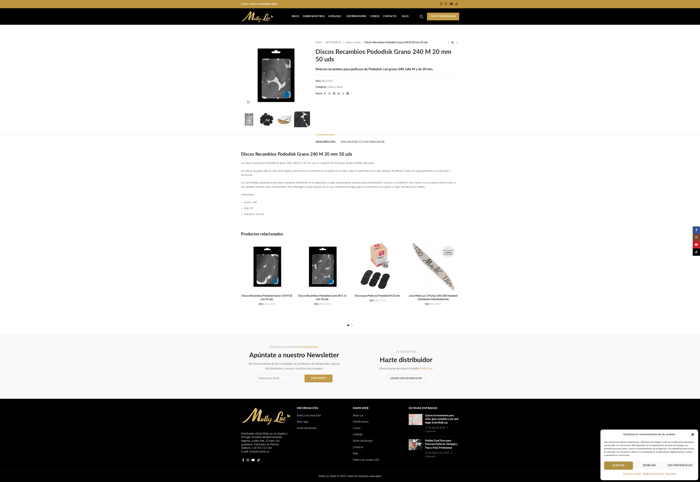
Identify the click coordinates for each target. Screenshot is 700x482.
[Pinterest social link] (334, 93)
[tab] (325, 140)
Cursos (357, 428)
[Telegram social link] (347, 93)
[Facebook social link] (441, 4)
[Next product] (457, 42)
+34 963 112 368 (262, 448)
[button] (693, 434)
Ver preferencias (679, 465)
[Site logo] (257, 16)
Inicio (319, 42)
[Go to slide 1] (348, 325)
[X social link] (329, 93)
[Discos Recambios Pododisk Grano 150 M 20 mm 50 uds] (267, 266)
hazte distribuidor (443, 16)
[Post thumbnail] (415, 423)
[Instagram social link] (445, 4)
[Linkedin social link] (339, 93)
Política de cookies (632, 473)
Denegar (649, 465)
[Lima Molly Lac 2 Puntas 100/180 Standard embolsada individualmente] (433, 266)
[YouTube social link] (451, 4)
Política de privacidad (653, 473)
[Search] (421, 16)
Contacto (358, 447)
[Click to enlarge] (248, 102)
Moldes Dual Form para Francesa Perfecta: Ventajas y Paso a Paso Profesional (441, 444)
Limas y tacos (353, 42)
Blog (355, 453)
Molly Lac (358, 415)
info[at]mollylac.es (259, 451)
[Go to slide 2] (352, 325)
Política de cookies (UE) (366, 460)
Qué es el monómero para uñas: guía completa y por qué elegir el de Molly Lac (441, 419)
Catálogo (358, 434)
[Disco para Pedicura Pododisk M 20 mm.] (378, 266)
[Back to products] (452, 42)
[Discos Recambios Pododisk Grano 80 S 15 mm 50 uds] (322, 266)
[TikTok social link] (456, 4)
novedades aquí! (268, 4)
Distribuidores (361, 422)
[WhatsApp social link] (343, 93)
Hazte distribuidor (307, 428)
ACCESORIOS (333, 42)
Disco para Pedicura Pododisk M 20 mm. (378, 296)
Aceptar (618, 465)
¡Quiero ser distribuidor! (406, 378)
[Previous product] (448, 42)
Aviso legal (670, 473)
